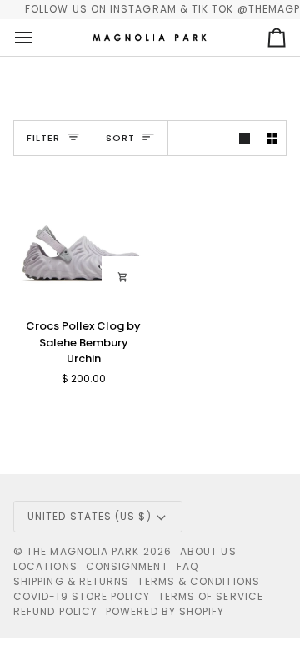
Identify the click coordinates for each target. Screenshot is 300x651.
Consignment (127, 566)
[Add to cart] (122, 277)
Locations (45, 566)
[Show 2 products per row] (272, 138)
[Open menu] (38, 37)
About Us (208, 551)
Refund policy (55, 611)
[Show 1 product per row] (244, 138)
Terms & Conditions (198, 581)
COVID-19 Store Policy (81, 596)
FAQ (187, 566)
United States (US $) (90, 516)
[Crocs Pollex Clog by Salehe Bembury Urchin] (81, 237)
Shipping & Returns (71, 581)
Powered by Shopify (165, 611)
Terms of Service (210, 596)
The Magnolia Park (83, 551)
